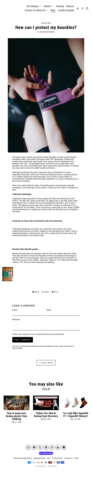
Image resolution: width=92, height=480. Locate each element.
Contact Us (68, 458)
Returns (70, 6)
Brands (47, 6)
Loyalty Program (66, 10)
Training (60, 6)
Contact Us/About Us (35, 10)
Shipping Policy (39, 458)
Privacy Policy (58, 346)
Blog (53, 10)
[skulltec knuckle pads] (46, 274)
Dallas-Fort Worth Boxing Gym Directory (46, 415)
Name (14, 310)
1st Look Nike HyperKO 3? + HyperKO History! (75, 415)
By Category (33, 6)
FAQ (48, 458)
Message (16, 319)
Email (48, 310)
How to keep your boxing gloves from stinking (16, 416)
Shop (76, 458)
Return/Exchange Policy (23, 458)
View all (46, 388)
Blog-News (47, 363)
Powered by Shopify (52, 466)
